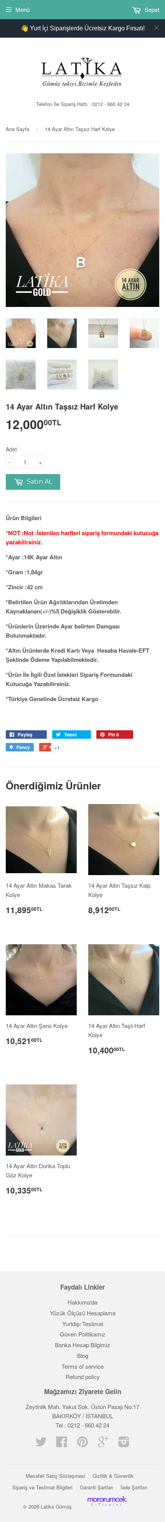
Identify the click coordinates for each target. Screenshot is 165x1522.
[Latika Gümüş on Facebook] (62, 1444)
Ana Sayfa (17, 129)
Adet (11, 449)
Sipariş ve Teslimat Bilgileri (42, 1487)
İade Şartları (133, 1487)
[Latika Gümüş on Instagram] (124, 1444)
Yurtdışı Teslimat (82, 1324)
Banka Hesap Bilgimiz (82, 1345)
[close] (156, 28)
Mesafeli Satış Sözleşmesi (55, 1475)
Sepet (151, 9)
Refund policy (83, 1377)
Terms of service (82, 1366)
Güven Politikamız (83, 1334)
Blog (82, 1355)
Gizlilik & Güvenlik (113, 1475)
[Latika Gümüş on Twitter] (41, 1444)
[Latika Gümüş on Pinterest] (82, 1444)
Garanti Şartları (96, 1487)
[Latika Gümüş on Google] (103, 1444)
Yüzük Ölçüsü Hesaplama (83, 1313)
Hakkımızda (82, 1302)
